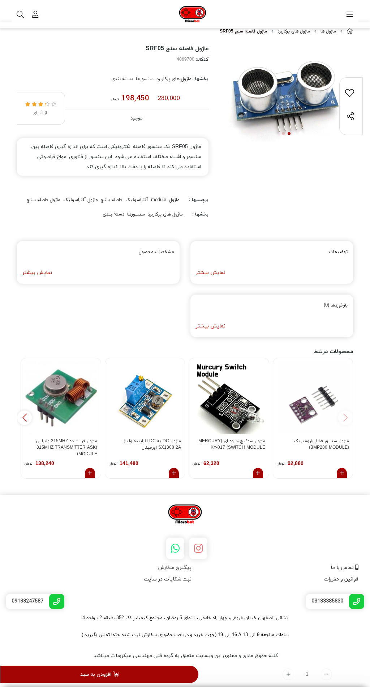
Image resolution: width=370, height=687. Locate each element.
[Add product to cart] (341, 473)
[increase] (288, 674)
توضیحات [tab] (338, 252)
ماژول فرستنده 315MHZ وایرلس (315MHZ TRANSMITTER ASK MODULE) (66, 446)
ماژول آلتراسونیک (80, 200)
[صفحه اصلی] (350, 31)
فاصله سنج (111, 200)
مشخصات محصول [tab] (156, 252)
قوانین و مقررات (341, 579)
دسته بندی (122, 79)
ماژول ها (328, 31)
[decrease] (326, 674)
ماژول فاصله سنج (43, 200)
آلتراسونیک (136, 200)
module (158, 200)
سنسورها (145, 79)
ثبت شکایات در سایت (168, 579)
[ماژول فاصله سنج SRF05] (185, 514)
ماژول (174, 200)
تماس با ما (343, 567)
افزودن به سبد (96, 674)
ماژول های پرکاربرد (294, 31)
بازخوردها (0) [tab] (336, 305)
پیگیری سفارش (175, 567)
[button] (24, 417)
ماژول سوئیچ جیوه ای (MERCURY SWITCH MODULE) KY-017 (231, 444)
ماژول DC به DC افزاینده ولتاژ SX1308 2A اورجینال (152, 444)
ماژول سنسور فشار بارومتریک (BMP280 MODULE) (321, 444)
